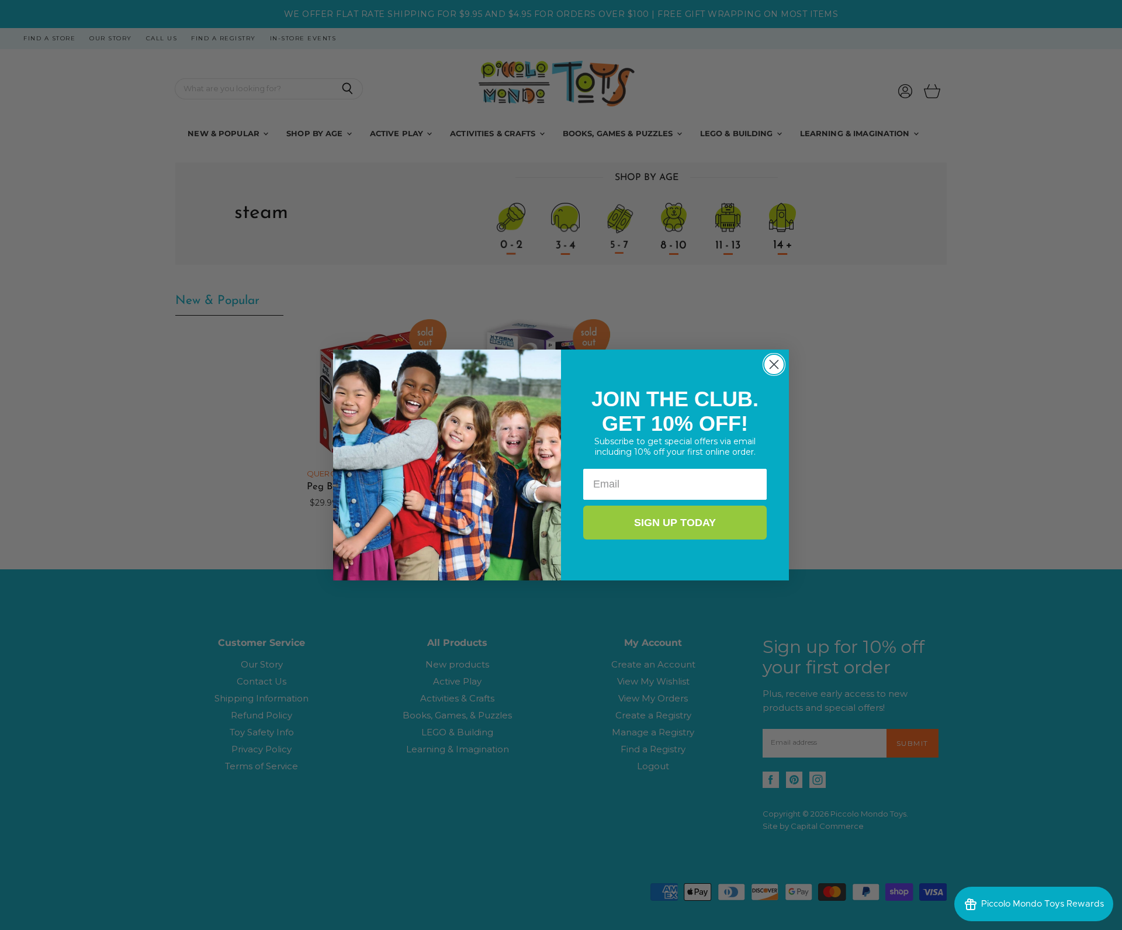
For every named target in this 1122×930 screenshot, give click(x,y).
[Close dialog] (774, 364)
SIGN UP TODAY (675, 522)
